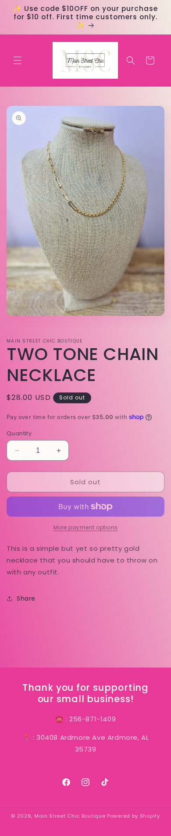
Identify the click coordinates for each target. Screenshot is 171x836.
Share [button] (26, 598)
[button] (17, 60)
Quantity (19, 433)
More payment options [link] (85, 527)
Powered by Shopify (133, 815)
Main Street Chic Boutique (70, 815)
